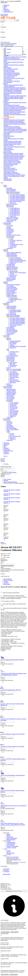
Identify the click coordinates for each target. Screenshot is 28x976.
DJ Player (12, 70)
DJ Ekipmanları (7, 67)
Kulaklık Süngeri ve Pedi (15, 299)
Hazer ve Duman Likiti (15, 436)
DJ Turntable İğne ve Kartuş (16, 244)
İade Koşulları (7, 584)
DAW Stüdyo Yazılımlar (12, 218)
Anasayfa (8, 479)
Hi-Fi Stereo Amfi (14, 373)
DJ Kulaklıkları (16, 73)
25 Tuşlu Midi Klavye (15, 208)
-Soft (7, 891)
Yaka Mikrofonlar (17, 91)
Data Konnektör (13, 414)
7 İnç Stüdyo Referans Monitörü (17, 198)
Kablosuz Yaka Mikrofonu (16, 259)
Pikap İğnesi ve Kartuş (15, 381)
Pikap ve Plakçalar (14, 379)
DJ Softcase (12, 241)
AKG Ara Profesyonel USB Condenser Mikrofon (12, 659)
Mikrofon (6, 83)
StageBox (12, 345)
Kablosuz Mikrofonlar (21, 89)
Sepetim (8, 835)
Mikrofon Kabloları (18, 97)
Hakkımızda (6, 5)
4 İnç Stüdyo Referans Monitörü (17, 196)
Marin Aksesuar (13, 365)
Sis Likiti (12, 433)
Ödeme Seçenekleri (8, 580)
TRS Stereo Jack (13, 406)
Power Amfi (12, 353)
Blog (5, 7)
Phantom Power (13, 275)
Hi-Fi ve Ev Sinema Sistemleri (14, 369)
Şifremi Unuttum (12, 472)
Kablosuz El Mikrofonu (15, 257)
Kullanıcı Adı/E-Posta (6, 466)
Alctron (2, 542)
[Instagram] (6, 871)
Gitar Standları (15, 160)
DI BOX (11, 145)
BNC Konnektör (13, 413)
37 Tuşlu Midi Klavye (15, 210)
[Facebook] (6, 868)
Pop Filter (12, 274)
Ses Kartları (9, 188)
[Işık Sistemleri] (7, 180)
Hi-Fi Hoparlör (13, 371)
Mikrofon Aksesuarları (21, 95)
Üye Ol (8, 850)
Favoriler (9, 854)
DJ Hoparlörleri (16, 74)
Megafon (11, 149)
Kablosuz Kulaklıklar (20, 111)
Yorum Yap (3, 543)
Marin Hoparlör (13, 362)
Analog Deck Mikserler (15, 341)
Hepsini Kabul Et (14, 932)
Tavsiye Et (6, 583)
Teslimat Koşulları (11, 842)
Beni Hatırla (5, 472)
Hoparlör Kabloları (18, 154)
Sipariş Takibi (10, 837)
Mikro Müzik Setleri (14, 374)
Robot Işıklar (14, 169)
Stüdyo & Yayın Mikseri (12, 217)
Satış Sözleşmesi (10, 845)
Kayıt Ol (8, 52)
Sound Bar (12, 378)
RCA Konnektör (13, 408)
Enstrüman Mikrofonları (12, 267)
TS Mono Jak (13, 405)
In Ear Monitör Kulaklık (12, 355)
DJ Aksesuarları (16, 81)
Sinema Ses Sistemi (14, 377)
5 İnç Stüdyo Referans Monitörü (17, 197)
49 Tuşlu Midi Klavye (15, 212)
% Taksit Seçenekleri (5, 568)
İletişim (5, 6)
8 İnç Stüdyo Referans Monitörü (17, 200)
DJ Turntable (14, 75)
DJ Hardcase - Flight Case (16, 240)
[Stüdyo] (6, 66)
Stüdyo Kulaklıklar (11, 190)
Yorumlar (6, 581)
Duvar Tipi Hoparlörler (21, 130)
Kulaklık (6, 101)
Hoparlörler (6, 118)
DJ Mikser (12, 71)
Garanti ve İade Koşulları (12, 846)
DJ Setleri (12, 77)
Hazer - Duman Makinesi (13, 429)
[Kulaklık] (6, 115)
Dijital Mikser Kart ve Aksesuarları (18, 346)
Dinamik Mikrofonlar (20, 87)
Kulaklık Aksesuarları (20, 114)
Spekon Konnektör (14, 410)
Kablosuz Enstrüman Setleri (16, 261)
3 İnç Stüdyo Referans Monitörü (17, 194)
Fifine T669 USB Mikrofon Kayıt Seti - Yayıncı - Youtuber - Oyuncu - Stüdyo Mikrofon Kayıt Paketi (13, 824)
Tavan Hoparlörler (18, 132)
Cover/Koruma (13, 245)
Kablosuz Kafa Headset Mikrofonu (18, 260)
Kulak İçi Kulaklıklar (20, 109)
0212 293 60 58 (4, 14)
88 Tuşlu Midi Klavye (15, 214)
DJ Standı (12, 243)
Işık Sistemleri (7, 166)
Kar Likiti (12, 434)
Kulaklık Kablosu (14, 298)
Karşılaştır (3, 650)
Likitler (10, 179)
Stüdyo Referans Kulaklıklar (13, 284)
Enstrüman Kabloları (20, 156)
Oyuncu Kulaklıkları (19, 106)
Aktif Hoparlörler (17, 141)
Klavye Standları (17, 161)
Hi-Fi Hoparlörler (17, 128)
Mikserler (12, 136)
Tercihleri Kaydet (13, 974)
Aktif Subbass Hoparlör (15, 310)
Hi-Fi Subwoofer (14, 375)
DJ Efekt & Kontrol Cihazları (13, 235)
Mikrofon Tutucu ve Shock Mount (18, 272)
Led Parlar (12, 168)
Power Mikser (13, 343)
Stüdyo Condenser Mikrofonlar (13, 85)
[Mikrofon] (6, 99)
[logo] (8, 18)
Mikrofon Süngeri (14, 271)
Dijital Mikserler (13, 342)
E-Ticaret (10, 891)
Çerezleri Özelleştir (5, 932)
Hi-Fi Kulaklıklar (17, 110)
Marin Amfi (12, 363)
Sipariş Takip (7, 10)
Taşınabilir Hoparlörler (21, 129)
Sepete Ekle (10, 565)
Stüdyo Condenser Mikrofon (10, 482)
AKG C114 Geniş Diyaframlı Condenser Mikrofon (13, 775)
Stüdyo (5, 185)
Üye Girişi (9, 49)
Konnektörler (14, 164)
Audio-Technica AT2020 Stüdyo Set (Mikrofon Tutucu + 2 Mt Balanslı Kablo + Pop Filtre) (14, 674)
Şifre (2, 469)
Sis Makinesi (14, 172)
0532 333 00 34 (14, 858)
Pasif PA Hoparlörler (20, 122)
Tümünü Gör (13, 202)
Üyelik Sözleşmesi (11, 843)
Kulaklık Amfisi (16, 113)
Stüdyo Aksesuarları (19, 65)
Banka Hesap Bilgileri (12, 838)
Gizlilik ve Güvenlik (11, 847)
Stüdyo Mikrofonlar (11, 189)
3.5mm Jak (12, 409)
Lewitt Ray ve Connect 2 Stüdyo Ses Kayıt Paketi (12, 746)
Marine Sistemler (17, 144)
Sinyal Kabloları (16, 162)
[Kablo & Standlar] (8, 165)
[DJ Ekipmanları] (8, 82)
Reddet (16, 926)
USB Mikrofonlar (17, 90)
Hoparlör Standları (18, 158)
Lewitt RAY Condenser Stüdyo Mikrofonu (11, 690)
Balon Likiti (12, 437)
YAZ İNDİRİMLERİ (9, 117)
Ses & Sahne (7, 134)
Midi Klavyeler (15, 58)
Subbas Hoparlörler (18, 121)
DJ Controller (14, 69)
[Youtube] (6, 870)
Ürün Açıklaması (8, 578)
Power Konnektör (14, 412)
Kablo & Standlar (8, 152)
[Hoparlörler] (7, 133)
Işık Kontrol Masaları (20, 175)
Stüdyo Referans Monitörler (13, 192)
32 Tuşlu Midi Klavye (15, 209)
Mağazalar (6, 9)
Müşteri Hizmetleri (11, 839)
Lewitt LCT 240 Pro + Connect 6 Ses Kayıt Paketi (12, 734)
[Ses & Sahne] (7, 150)
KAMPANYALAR (8, 11)
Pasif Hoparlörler (17, 142)
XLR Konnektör (13, 404)
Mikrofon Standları (18, 98)
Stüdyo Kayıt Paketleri (21, 56)
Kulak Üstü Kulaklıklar (21, 107)
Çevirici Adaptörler (14, 402)
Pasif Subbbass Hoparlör (15, 311)
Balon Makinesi (16, 173)
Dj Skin (11, 239)
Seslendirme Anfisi (14, 351)
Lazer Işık (12, 170)
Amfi (8, 137)
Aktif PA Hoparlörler (20, 120)
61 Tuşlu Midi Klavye (15, 213)
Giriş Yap (3, 458)
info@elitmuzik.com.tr (15, 859)
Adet (2, 562)
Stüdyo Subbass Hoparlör (16, 201)
